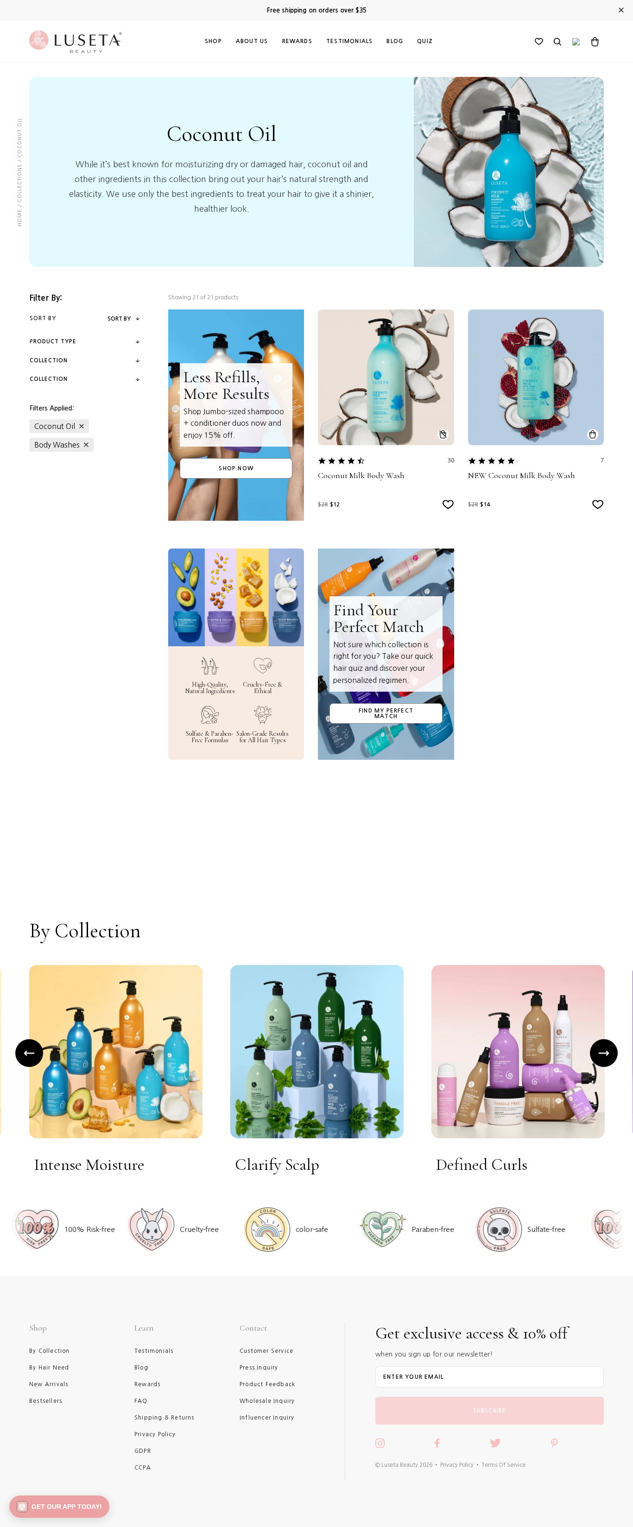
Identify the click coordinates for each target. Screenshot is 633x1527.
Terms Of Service (503, 1465)
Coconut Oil (54, 426)
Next (604, 1053)
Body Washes (57, 444)
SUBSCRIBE (489, 1410)
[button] (59, 1506)
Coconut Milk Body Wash (361, 475)
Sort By (119, 319)
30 (451, 460)
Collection (49, 360)
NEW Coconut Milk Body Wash (521, 475)
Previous (29, 1053)
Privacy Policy (457, 1465)
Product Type (53, 341)
